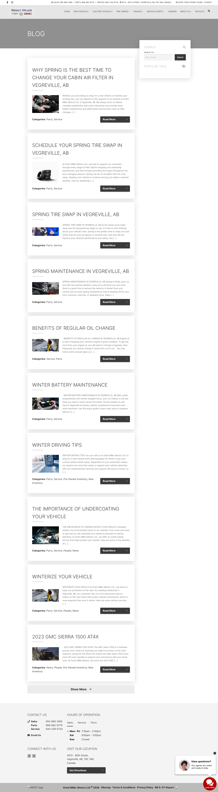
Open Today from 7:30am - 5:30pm (194, 2)
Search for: (149, 52)
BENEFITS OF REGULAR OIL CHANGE (73, 328)
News (76, 550)
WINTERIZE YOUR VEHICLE (62, 576)
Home (67, 11)
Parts (49, 119)
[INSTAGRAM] (12, 2)
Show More (79, 689)
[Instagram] (34, 756)
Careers (172, 11)
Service (58, 119)
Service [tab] (82, 722)
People (67, 550)
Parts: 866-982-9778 (84, 2)
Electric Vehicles (102, 11)
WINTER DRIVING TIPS (57, 445)
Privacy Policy (145, 787)
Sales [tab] (70, 722)
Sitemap (106, 787)
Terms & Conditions (123, 787)
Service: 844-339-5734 (107, 2)
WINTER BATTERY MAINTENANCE (70, 385)
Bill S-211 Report (164, 787)
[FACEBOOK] (7, 2)
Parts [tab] (94, 722)
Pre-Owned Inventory (75, 479)
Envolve (199, 11)
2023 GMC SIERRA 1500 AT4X (65, 637)
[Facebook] (29, 756)
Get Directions (78, 770)
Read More (109, 119)
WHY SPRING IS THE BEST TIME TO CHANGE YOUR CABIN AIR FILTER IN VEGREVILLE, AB (72, 77)
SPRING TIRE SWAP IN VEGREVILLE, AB (75, 214)
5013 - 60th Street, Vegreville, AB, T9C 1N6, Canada (146, 2)
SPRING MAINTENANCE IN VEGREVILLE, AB (80, 271)
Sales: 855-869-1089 (63, 2)
